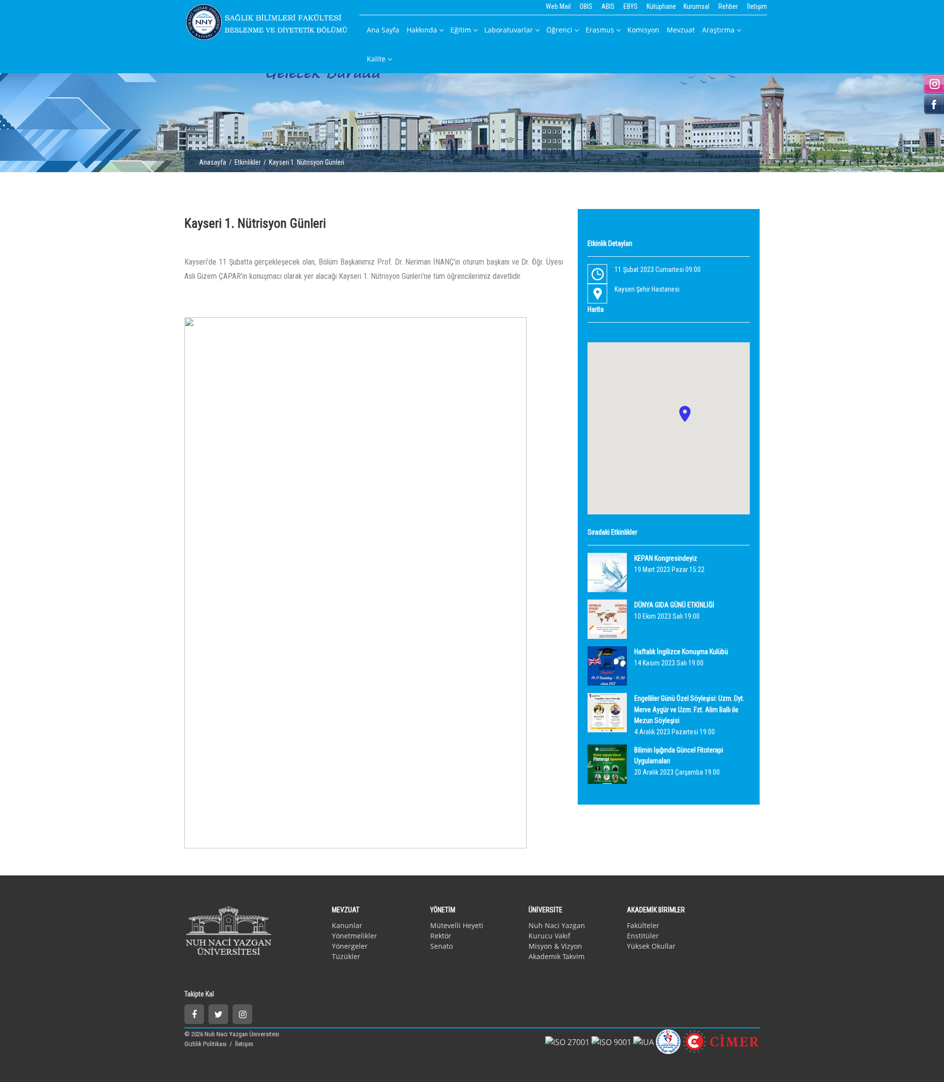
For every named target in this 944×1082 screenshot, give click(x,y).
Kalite (376, 58)
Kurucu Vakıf (549, 935)
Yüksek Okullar (651, 946)
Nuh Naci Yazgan (557, 925)
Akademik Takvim (557, 956)
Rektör (440, 935)
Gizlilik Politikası (206, 1044)
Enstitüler (643, 935)
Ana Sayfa (383, 29)
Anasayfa (212, 162)
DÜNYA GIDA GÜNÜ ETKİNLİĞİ (674, 605)
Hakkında (422, 29)
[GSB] (668, 1040)
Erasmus (600, 29)
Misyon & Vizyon (555, 946)
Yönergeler (350, 946)
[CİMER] (721, 1040)
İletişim (757, 6)
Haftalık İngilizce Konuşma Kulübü (681, 652)
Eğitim (460, 29)
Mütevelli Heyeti (456, 925)
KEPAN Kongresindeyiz (665, 558)
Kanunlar (347, 925)
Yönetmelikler (354, 935)
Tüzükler (346, 956)
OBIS (586, 6)
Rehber (728, 6)
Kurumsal (696, 6)
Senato (441, 946)
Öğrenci (559, 29)
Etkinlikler (248, 162)
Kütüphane (661, 6)
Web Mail (558, 6)
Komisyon (643, 29)
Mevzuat (681, 29)
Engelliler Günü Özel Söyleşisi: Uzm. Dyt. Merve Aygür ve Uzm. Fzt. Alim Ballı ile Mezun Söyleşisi (689, 709)
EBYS (630, 6)
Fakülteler (643, 925)
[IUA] (643, 1041)
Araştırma (718, 29)
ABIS (608, 6)
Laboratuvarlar (508, 29)
